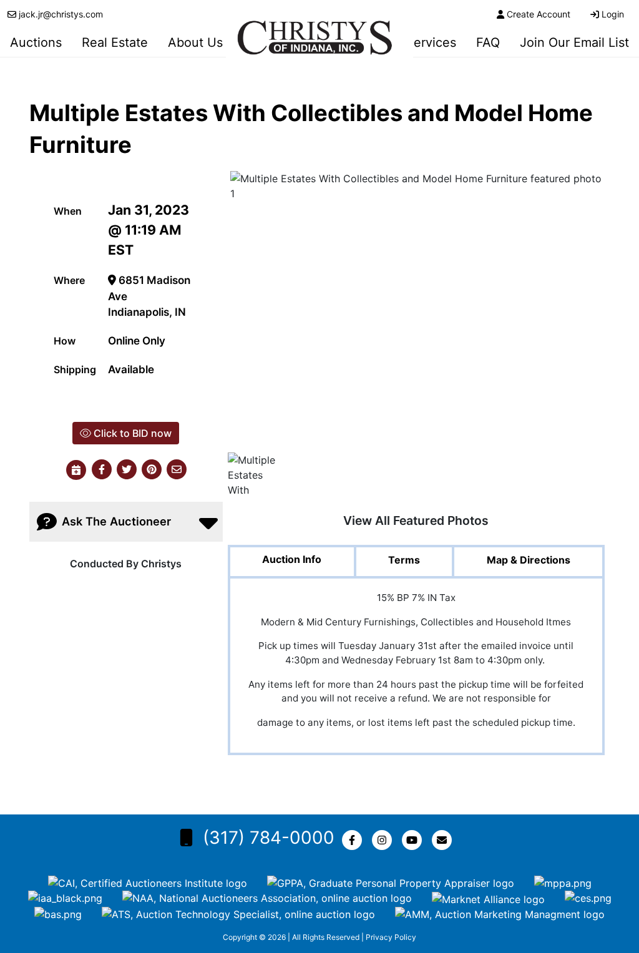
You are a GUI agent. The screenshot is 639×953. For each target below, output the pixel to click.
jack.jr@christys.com (61, 14)
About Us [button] (195, 42)
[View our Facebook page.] (354, 840)
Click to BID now (131, 433)
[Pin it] (151, 470)
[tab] (292, 563)
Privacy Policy (391, 937)
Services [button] (431, 42)
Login (613, 14)
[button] (101, 470)
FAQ (488, 42)
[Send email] (176, 470)
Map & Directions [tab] (528, 560)
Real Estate (115, 42)
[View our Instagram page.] (384, 840)
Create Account (538, 14)
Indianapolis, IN (147, 311)
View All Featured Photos (416, 520)
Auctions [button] (36, 42)
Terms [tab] (404, 560)
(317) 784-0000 (268, 837)
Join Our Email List (574, 42)
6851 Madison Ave (149, 288)
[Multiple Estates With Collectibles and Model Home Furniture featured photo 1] (416, 310)
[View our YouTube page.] (414, 840)
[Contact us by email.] (444, 840)
